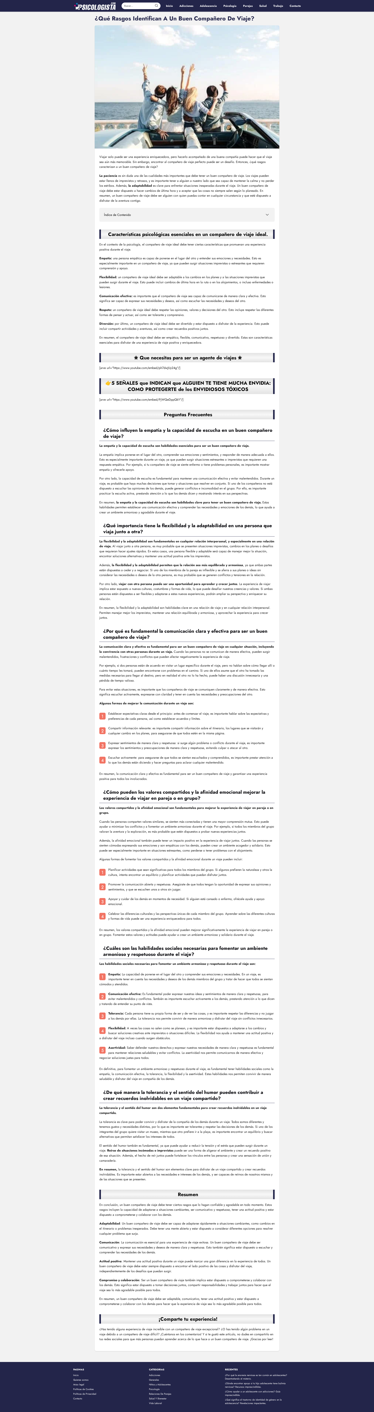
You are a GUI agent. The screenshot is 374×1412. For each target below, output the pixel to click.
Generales (154, 1380)
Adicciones (154, 1375)
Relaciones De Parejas (160, 1394)
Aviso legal (78, 1384)
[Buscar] (156, 6)
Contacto (77, 1398)
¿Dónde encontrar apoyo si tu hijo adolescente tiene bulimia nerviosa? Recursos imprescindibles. (255, 1385)
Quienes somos (80, 1380)
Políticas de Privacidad (84, 1394)
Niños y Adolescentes (160, 1384)
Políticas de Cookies (83, 1389)
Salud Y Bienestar (158, 1398)
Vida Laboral (155, 1403)
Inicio (76, 1375)
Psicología (154, 1389)
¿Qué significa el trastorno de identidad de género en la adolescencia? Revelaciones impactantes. (253, 1401)
